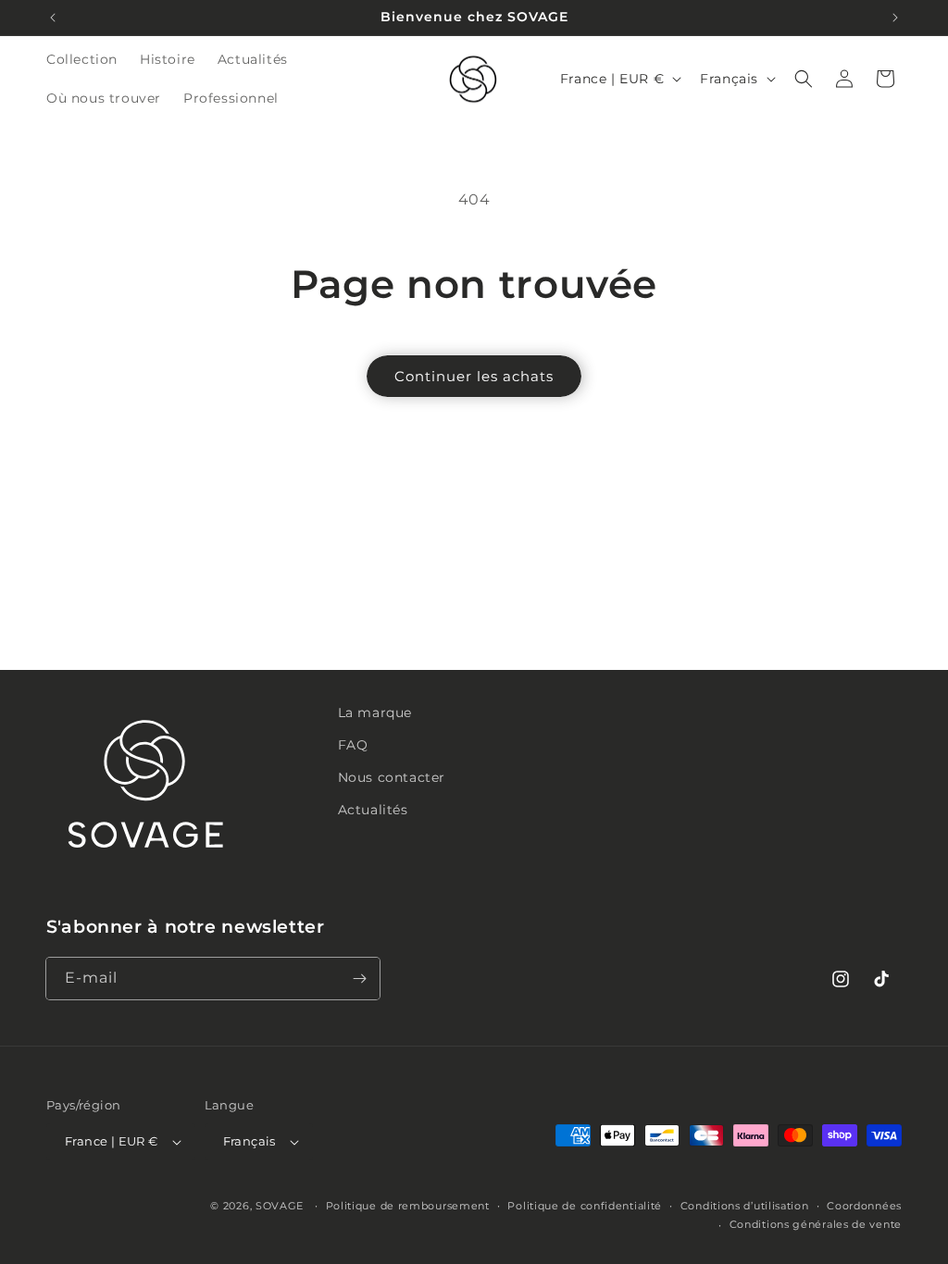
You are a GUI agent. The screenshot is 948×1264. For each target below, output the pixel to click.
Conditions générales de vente (816, 1224)
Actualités (373, 809)
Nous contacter (391, 777)
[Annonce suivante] (895, 17)
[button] (803, 78)
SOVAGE (280, 1205)
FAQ (353, 745)
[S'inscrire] (359, 978)
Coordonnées (864, 1205)
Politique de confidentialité (584, 1205)
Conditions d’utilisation (744, 1205)
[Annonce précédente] (52, 17)
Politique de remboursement (408, 1205)
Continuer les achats (474, 376)
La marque (375, 712)
